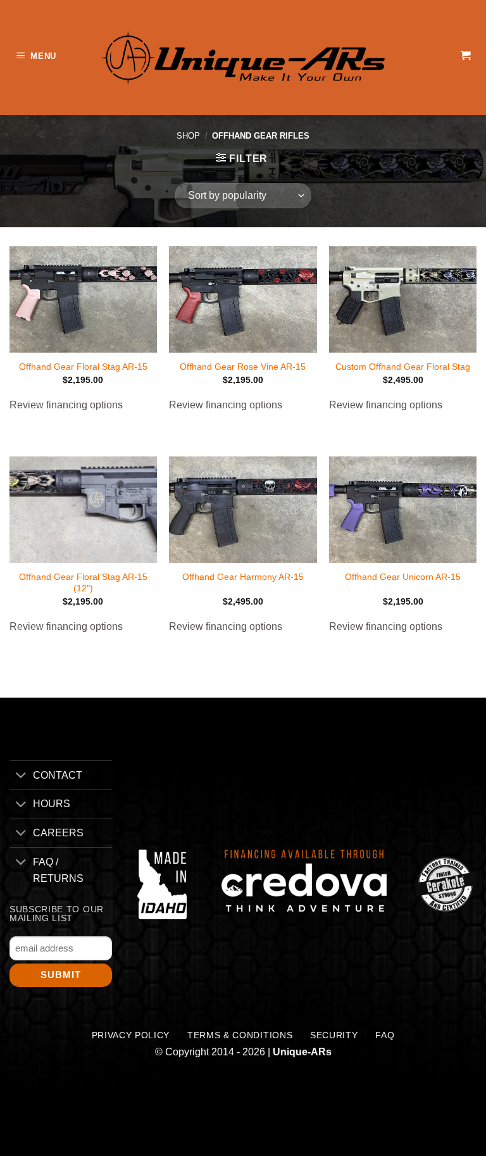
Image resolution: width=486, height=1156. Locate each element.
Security (334, 1035)
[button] (38, 57)
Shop (188, 136)
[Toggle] (20, 776)
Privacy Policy (131, 1035)
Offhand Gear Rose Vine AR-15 (243, 366)
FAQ (384, 1035)
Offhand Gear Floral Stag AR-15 (83, 366)
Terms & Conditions (239, 1035)
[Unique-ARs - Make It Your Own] (243, 57)
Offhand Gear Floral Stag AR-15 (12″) (83, 583)
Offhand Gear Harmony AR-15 (243, 577)
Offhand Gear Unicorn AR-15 (403, 577)
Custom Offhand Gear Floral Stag (402, 366)
